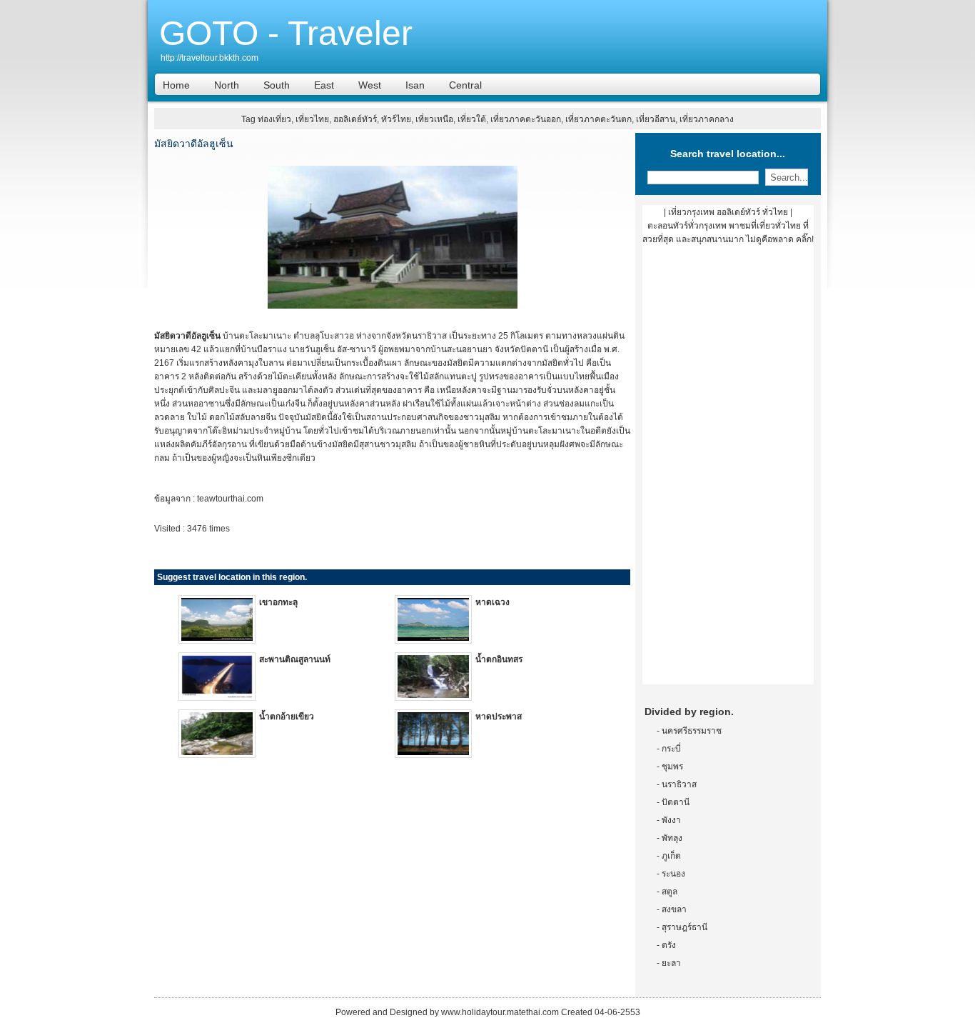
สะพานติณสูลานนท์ (294, 659)
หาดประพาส (498, 717)
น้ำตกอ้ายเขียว (286, 717)
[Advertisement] (728, 470)
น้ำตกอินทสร (498, 659)
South (276, 85)
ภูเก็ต (671, 856)
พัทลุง (672, 838)
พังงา (671, 820)
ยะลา (671, 963)
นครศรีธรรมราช (692, 731)
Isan (415, 85)
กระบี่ (671, 749)
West (369, 85)
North (226, 85)
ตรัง (669, 945)
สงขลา (674, 909)
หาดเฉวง (492, 602)
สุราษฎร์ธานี (684, 927)
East (324, 85)
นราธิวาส (679, 784)
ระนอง (673, 874)
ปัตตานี (675, 802)
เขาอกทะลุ (278, 602)
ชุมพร (672, 767)
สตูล (669, 892)
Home (176, 85)
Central (465, 85)
